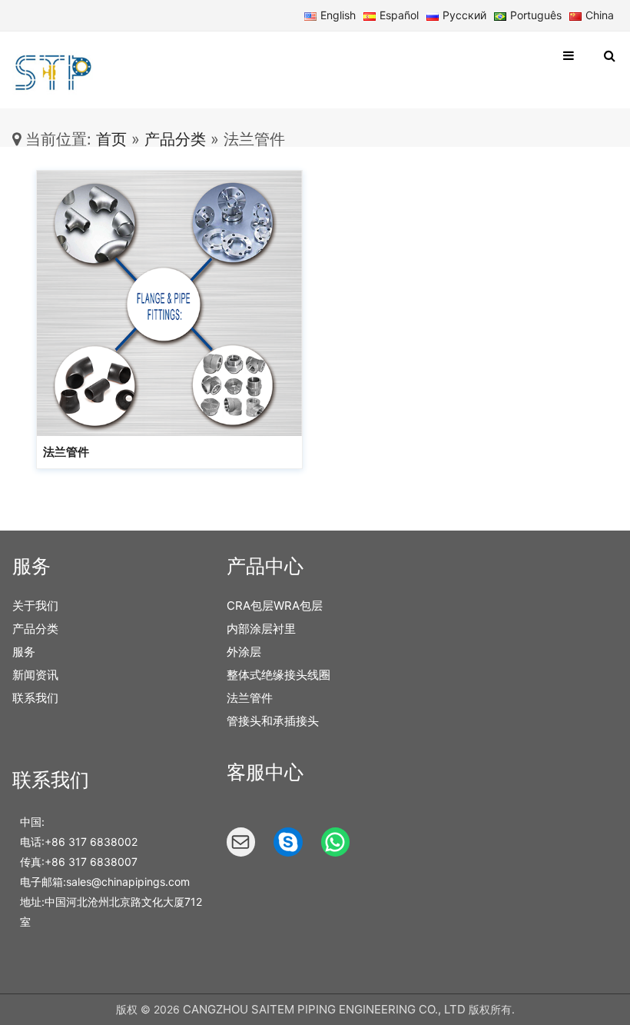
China (599, 15)
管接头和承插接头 (273, 721)
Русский (464, 15)
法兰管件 (66, 451)
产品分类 (175, 139)
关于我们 (35, 605)
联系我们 (35, 698)
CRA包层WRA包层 (275, 605)
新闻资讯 (35, 674)
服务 (23, 651)
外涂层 (244, 651)
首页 (109, 139)
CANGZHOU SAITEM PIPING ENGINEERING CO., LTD (324, 1009)
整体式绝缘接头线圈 (278, 674)
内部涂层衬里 (261, 628)
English (338, 15)
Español (399, 15)
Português (536, 15)
